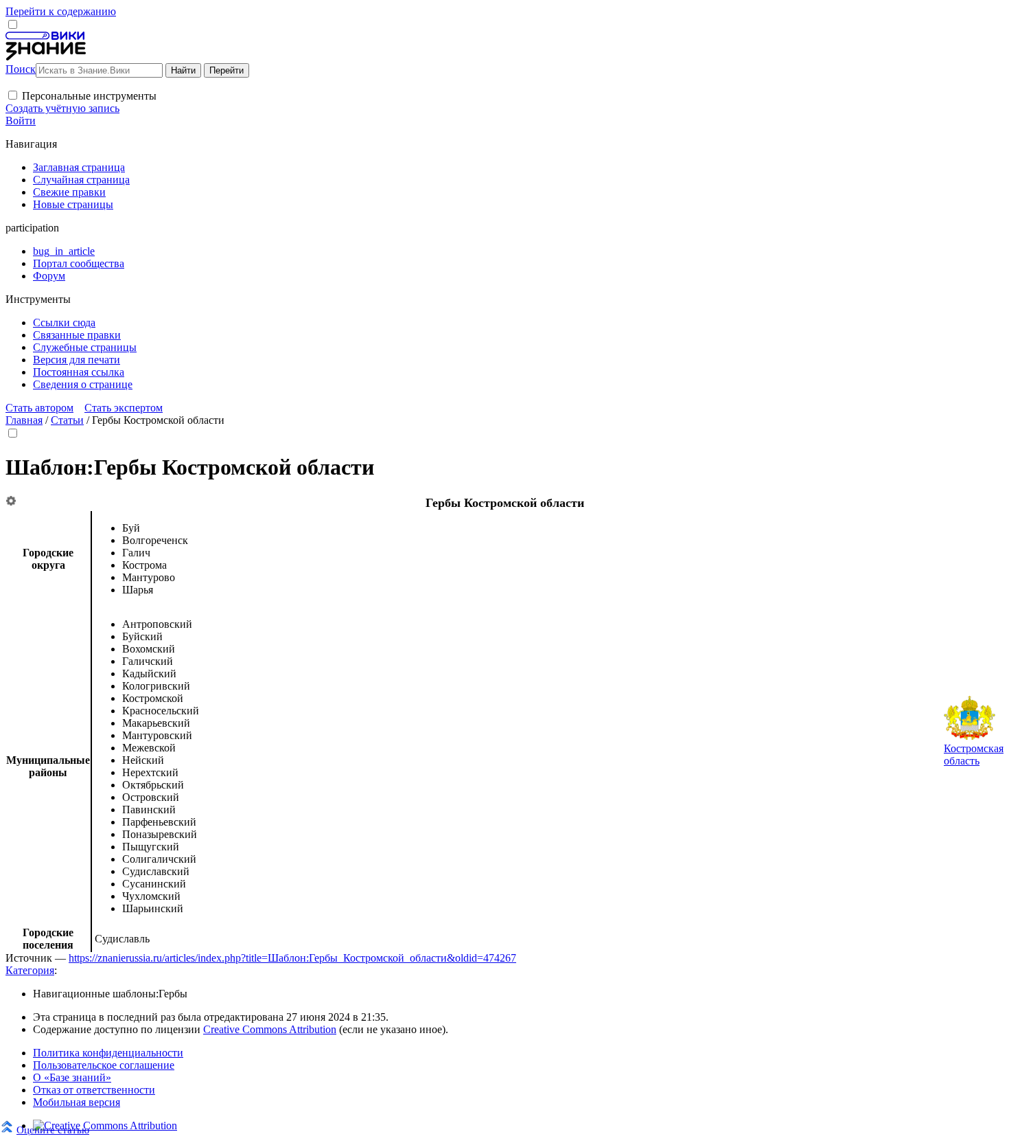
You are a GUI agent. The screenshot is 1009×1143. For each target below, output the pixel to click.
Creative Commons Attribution (269, 1029)
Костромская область (974, 755)
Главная (24, 420)
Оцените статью (52, 1129)
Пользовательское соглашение (103, 1065)
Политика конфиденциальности (108, 1053)
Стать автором (39, 408)
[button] (12, 95)
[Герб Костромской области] (969, 736)
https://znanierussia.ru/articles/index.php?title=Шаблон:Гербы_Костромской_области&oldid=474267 (292, 958)
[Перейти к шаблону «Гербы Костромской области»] (11, 502)
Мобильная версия (76, 1102)
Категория (29, 970)
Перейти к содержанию (60, 11)
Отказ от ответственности (94, 1090)
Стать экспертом (123, 408)
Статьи (67, 420)
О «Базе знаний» (72, 1077)
